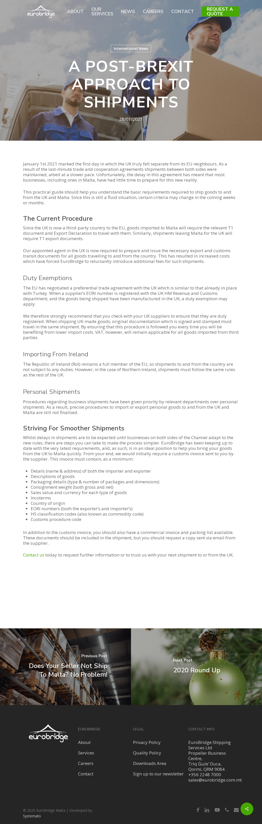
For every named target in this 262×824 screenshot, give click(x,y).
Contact (85, 774)
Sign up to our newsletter (158, 774)
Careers (85, 763)
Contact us (33, 555)
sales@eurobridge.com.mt (215, 780)
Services (86, 753)
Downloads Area (149, 763)
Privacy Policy (147, 742)
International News (131, 48)
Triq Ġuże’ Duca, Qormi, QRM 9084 (206, 766)
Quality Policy (147, 753)
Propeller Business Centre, (207, 755)
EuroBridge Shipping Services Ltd (209, 745)
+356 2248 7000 (204, 774)
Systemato (32, 816)
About (84, 742)
